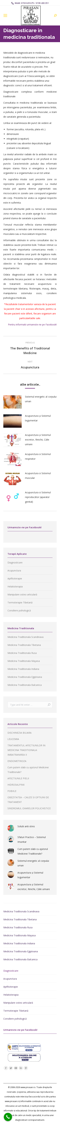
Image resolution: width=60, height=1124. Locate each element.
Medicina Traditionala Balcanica (25, 684)
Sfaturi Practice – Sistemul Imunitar (32, 839)
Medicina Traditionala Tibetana (24, 645)
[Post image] (12, 402)
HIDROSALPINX (16, 784)
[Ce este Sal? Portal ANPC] (24, 1050)
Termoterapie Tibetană (20, 602)
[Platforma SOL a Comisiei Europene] (24, 1060)
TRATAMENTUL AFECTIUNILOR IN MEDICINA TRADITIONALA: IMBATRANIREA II (26, 750)
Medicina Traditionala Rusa (22, 653)
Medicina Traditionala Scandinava (26, 637)
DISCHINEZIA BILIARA (20, 732)
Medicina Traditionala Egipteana (25, 676)
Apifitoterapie (15, 578)
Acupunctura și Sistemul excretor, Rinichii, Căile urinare (38, 439)
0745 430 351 (42, 3)
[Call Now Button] (8, 1117)
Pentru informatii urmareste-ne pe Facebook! (32, 324)
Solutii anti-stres (26, 826)
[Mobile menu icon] (5, 15)
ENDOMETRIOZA (17, 761)
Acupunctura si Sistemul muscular (38, 475)
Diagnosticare (15, 562)
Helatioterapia (15, 586)
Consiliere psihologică (19, 610)
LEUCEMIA (13, 739)
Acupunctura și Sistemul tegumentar (38, 418)
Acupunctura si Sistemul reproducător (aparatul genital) (38, 497)
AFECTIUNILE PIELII (18, 778)
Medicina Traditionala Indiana (23, 669)
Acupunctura (14, 570)
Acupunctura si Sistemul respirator (38, 456)
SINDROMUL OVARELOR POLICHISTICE (29, 808)
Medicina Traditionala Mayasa (24, 661)
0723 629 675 (27, 3)
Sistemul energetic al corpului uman (40, 399)
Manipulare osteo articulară (22, 594)
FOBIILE (12, 791)
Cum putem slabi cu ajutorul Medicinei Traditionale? (33, 851)
